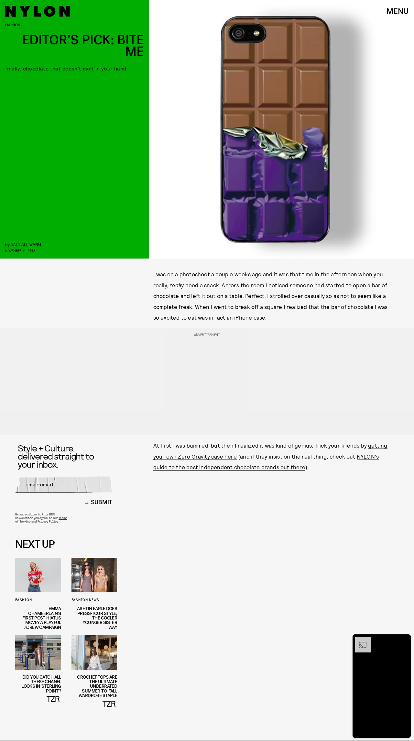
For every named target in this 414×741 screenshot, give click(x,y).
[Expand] (359, 640)
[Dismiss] (403, 640)
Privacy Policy (48, 521)
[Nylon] (37, 11)
